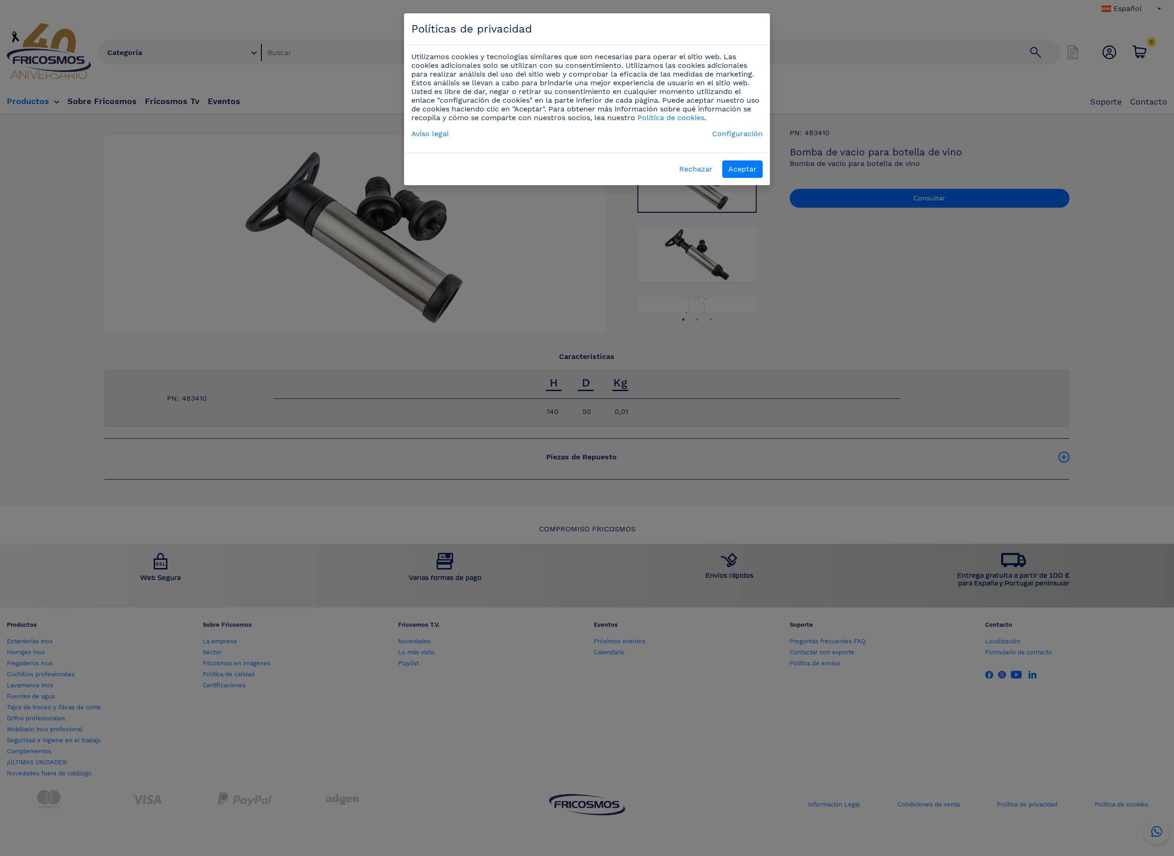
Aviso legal (430, 133)
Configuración (737, 133)
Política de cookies (670, 117)
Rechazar (696, 169)
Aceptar (742, 169)
